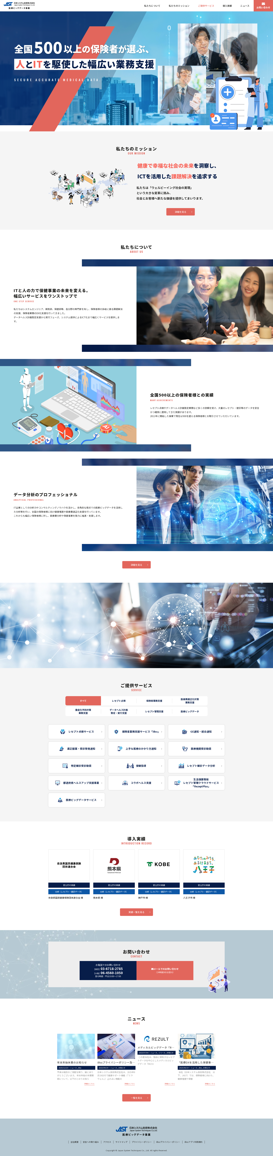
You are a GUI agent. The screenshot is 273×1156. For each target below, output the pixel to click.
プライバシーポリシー (142, 1142)
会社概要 (74, 1142)
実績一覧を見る (136, 912)
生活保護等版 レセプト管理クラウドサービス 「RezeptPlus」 (201, 783)
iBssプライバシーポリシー (168, 1142)
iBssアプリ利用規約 (193, 1142)
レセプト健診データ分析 (201, 765)
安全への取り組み (91, 1142)
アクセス (107, 1142)
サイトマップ (121, 1142)
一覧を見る (136, 1097)
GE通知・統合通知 (201, 731)
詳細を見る (180, 211)
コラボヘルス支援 (141, 783)
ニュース (73, 1067)
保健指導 (141, 765)
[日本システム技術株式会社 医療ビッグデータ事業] (19, 5)
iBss (79, 1067)
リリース (162, 1052)
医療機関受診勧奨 (201, 748)
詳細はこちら (89, 1083)
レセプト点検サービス (81, 731)
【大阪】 (108, 973)
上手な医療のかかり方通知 (141, 748)
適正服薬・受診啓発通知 (81, 748)
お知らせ (121, 1067)
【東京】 (108, 969)
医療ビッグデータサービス (81, 800)
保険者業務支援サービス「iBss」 (141, 731)
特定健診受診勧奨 (81, 765)
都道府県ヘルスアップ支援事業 (81, 783)
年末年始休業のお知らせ (72, 1062)
